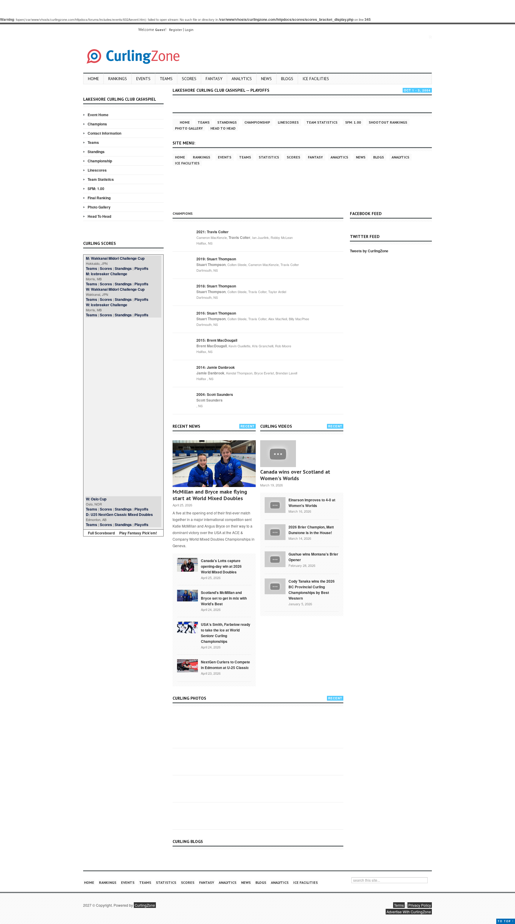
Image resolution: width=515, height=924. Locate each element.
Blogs (287, 78)
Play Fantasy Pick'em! (138, 533)
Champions (97, 124)
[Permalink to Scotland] (187, 595)
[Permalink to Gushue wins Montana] (275, 558)
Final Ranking (99, 197)
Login (189, 29)
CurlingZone (145, 905)
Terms (399, 905)
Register (175, 29)
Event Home (98, 114)
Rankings (117, 78)
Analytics (242, 78)
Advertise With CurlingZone (409, 911)
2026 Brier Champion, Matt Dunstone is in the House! (311, 529)
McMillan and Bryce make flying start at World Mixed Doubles (210, 495)
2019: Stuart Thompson (216, 259)
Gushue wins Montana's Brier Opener (313, 556)
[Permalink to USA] (187, 627)
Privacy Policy (419, 905)
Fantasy (214, 78)
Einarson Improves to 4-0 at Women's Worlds (311, 502)
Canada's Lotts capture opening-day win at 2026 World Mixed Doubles (221, 566)
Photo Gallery (99, 207)
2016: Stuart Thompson (216, 313)
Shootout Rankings (388, 122)
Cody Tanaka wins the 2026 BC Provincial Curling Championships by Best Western (311, 589)
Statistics (269, 157)
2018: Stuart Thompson (216, 286)
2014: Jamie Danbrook (215, 367)
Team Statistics (101, 179)
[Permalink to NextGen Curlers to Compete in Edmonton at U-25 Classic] (187, 665)
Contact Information (104, 133)
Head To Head (99, 216)
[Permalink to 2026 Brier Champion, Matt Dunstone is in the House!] (275, 531)
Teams (166, 78)
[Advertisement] (123, 407)
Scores (189, 78)
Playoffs (141, 268)
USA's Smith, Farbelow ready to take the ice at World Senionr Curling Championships (225, 633)
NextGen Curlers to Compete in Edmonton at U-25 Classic (225, 664)
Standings (96, 151)
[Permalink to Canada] (187, 564)
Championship (100, 161)
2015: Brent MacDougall (216, 340)
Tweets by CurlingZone (369, 250)
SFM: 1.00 (96, 188)
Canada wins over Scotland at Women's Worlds (295, 475)
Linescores (97, 170)
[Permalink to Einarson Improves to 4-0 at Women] (275, 504)
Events (143, 78)
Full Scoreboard (101, 533)
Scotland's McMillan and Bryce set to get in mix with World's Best (224, 598)
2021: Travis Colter (212, 231)
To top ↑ (505, 921)
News (266, 78)
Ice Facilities (316, 78)
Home (93, 78)
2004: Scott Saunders (214, 394)
